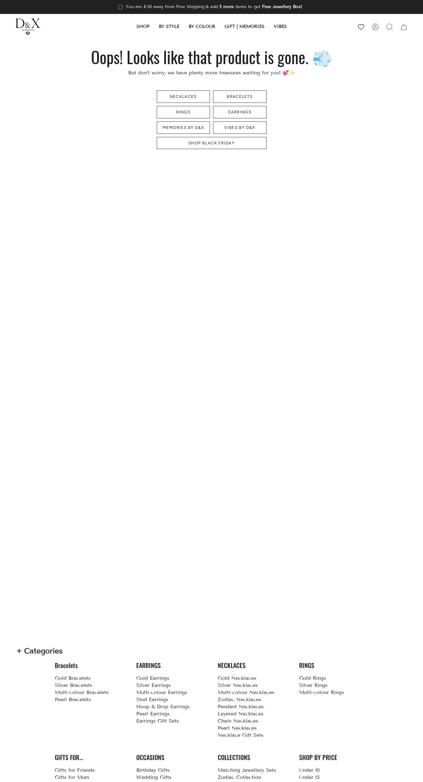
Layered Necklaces (241, 714)
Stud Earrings (152, 699)
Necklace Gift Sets (241, 735)
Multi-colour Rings (321, 692)
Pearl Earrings (153, 714)
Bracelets (240, 96)
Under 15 (309, 777)
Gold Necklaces (237, 678)
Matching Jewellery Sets (247, 770)
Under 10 (309, 770)
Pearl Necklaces (237, 728)
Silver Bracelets (73, 685)
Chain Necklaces (238, 721)
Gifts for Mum (72, 777)
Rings (183, 112)
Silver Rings (313, 685)
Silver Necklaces (238, 685)
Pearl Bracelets (73, 699)
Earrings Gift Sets (157, 721)
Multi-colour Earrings (161, 692)
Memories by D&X (183, 127)
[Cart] (404, 27)
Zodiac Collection (239, 777)
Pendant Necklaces (241, 707)
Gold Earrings (152, 678)
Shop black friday (211, 143)
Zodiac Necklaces (239, 699)
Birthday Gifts (153, 770)
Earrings (239, 112)
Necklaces (183, 96)
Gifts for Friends (75, 770)
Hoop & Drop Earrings (163, 707)
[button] (143, 27)
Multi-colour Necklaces (246, 692)
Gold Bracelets (73, 678)
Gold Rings (312, 678)
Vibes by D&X (239, 127)
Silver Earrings (153, 685)
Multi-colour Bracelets (82, 692)
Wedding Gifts (154, 777)
